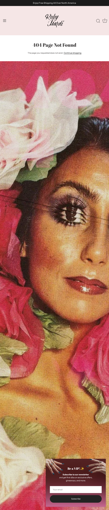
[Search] (98, 21)
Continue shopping (72, 53)
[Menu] (5, 21)
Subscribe (75, 498)
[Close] (102, 462)
